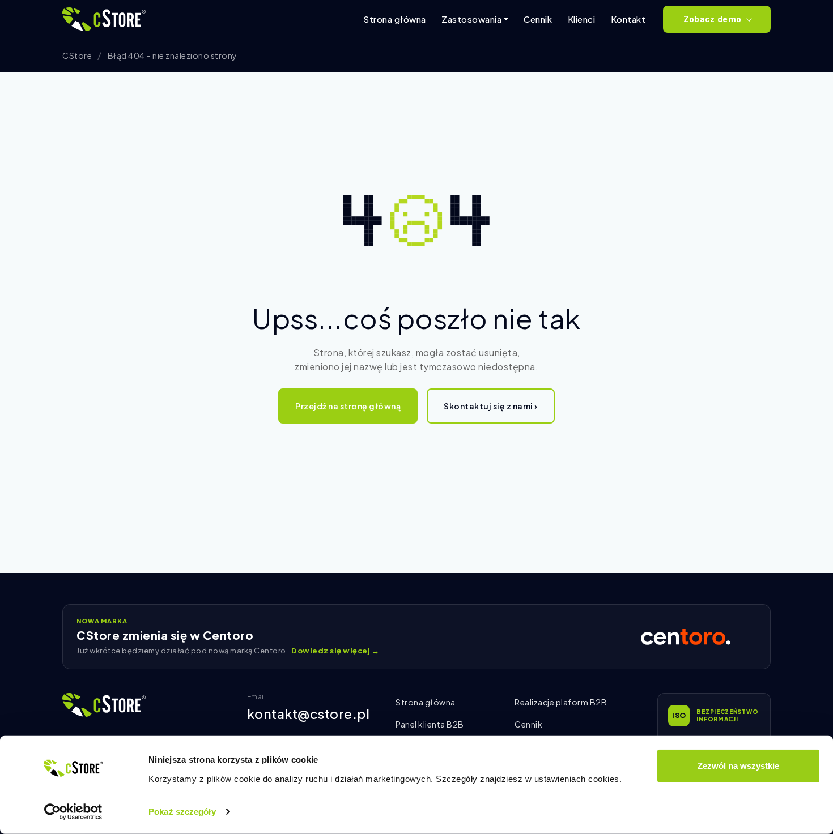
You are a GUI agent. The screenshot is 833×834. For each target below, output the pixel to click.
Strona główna (394, 19)
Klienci (582, 19)
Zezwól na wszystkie (738, 766)
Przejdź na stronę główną (348, 406)
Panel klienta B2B (430, 724)
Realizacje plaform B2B (561, 702)
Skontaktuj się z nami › (491, 406)
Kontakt (628, 19)
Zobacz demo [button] (712, 19)
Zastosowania (471, 19)
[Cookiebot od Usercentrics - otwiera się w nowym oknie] (73, 811)
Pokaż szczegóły (182, 811)
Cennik (538, 19)
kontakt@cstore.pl (308, 713)
